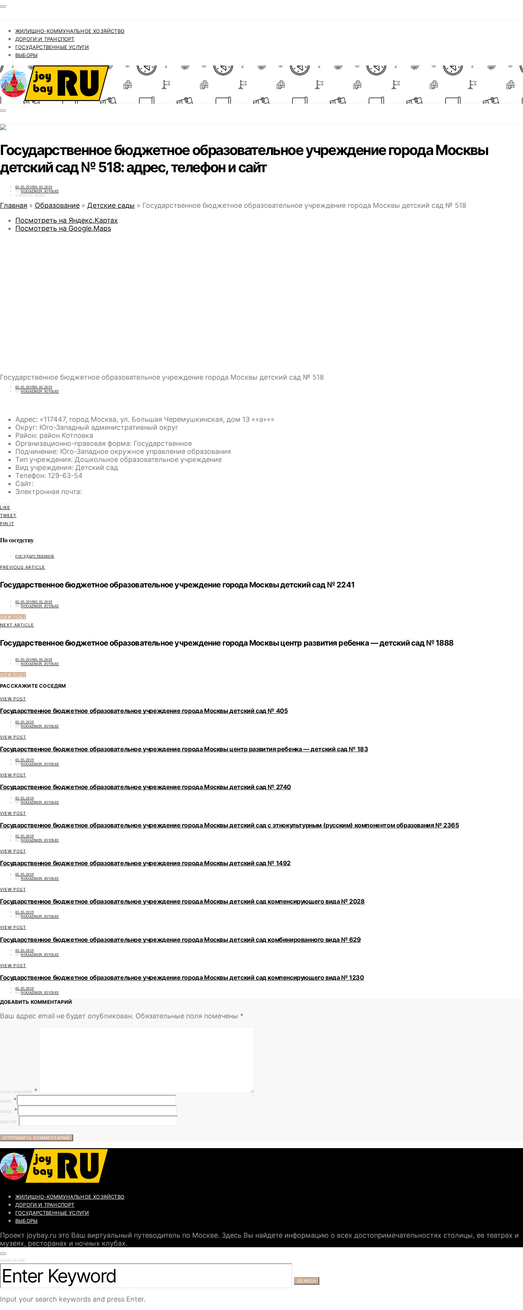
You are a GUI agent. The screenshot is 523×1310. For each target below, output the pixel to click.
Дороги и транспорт (45, 39)
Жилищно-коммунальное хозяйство (69, 31)
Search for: (13, 1260)
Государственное (34, 556)
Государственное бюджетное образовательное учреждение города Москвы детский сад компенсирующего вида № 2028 (182, 901)
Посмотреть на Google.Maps (63, 228)
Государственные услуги (52, 47)
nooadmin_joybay (40, 191)
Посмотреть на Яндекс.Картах (66, 220)
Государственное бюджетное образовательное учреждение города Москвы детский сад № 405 (144, 711)
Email (6, 1111)
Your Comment (16, 1092)
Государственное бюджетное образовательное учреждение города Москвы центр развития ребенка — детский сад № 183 (184, 749)
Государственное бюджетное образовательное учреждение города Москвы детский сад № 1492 (145, 863)
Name (5, 1101)
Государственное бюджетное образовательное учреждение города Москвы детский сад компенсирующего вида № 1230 (182, 977)
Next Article (17, 625)
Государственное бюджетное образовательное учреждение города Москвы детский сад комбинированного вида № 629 (180, 939)
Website (8, 1122)
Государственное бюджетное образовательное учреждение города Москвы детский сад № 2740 (145, 787)
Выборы (26, 55)
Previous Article (22, 567)
